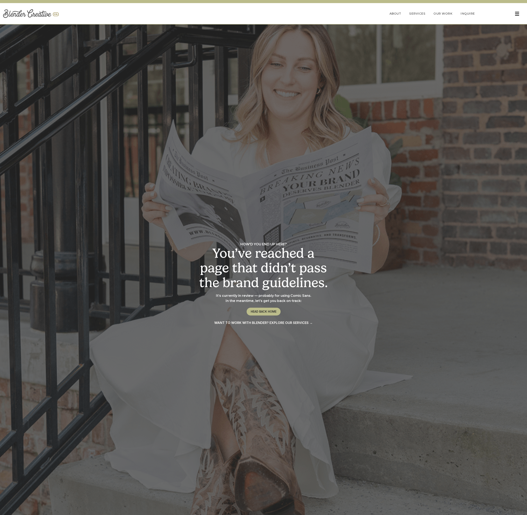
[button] (264, 311)
